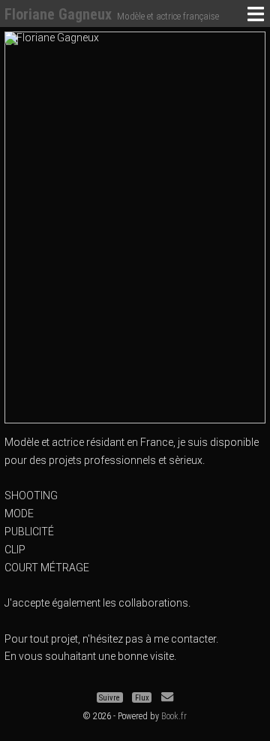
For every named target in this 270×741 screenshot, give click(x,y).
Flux (142, 697)
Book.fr (174, 716)
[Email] (167, 697)
